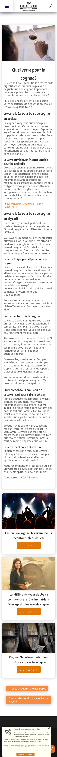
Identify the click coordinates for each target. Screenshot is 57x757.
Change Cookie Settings (41, 750)
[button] (6, 6)
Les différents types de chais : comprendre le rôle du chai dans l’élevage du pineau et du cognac (29, 599)
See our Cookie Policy (22, 750)
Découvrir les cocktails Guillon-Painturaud (24, 205)
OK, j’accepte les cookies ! (25, 754)
